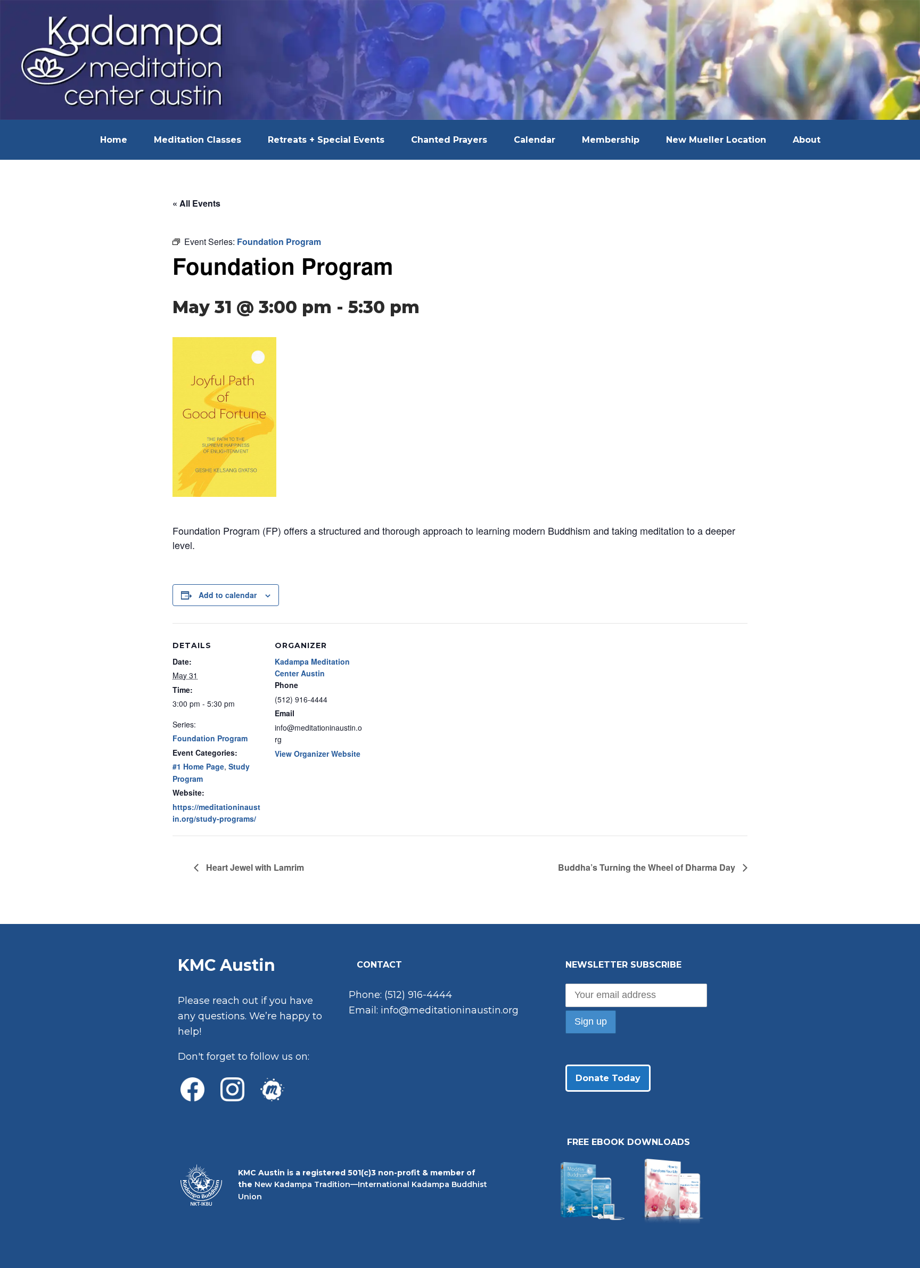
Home (113, 140)
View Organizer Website (317, 753)
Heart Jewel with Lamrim (254, 867)
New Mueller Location (716, 140)
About (806, 140)
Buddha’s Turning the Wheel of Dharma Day (647, 867)
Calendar (534, 140)
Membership (610, 140)
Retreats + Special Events (326, 140)
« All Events (196, 203)
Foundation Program (210, 738)
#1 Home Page (198, 766)
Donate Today (608, 1078)
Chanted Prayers (449, 140)
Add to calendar (228, 595)
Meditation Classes (197, 140)
